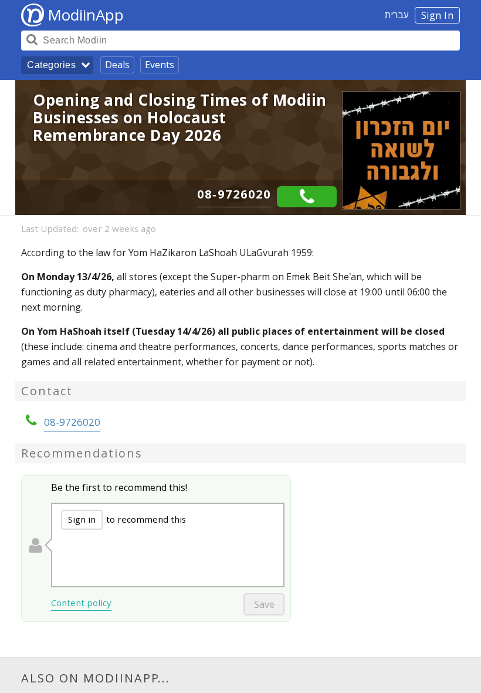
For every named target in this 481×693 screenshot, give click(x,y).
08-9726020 (234, 194)
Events (159, 64)
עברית (397, 15)
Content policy (81, 602)
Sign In (437, 15)
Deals (117, 64)
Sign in (82, 519)
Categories (51, 65)
